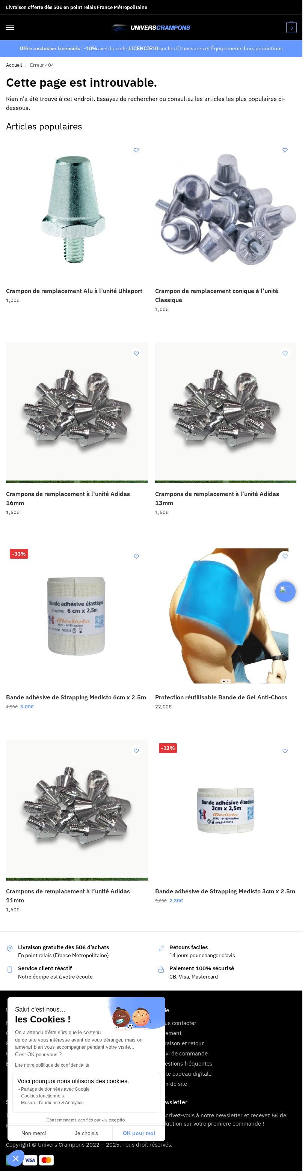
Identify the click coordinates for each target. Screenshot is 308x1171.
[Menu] (17, 27)
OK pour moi (139, 1133)
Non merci (33, 1133)
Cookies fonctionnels (42, 1096)
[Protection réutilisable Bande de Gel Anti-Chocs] (226, 616)
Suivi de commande (182, 1053)
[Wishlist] (136, 150)
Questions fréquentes (184, 1063)
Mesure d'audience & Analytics (52, 1102)
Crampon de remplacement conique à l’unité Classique (216, 295)
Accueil (14, 65)
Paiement (169, 1033)
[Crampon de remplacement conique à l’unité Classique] (226, 209)
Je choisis (86, 1133)
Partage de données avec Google (55, 1089)
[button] (16, 1158)
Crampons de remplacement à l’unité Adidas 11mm (68, 895)
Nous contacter (176, 1023)
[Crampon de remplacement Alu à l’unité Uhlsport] (77, 209)
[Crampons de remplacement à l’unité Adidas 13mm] (226, 413)
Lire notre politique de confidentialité (52, 1065)
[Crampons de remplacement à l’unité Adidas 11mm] (77, 810)
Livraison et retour (180, 1043)
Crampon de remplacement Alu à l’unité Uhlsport (74, 291)
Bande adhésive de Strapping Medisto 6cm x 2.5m (76, 697)
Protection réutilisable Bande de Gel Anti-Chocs (221, 697)
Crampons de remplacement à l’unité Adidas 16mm (68, 498)
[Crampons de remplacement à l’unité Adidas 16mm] (77, 413)
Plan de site (172, 1083)
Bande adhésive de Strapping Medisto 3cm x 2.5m (225, 891)
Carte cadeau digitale (184, 1073)
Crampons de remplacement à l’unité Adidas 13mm (217, 498)
